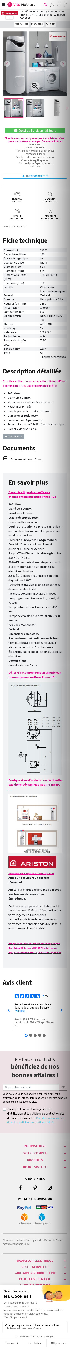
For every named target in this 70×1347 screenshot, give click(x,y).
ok (63, 1087)
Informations (35, 1146)
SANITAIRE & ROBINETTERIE (35, 1273)
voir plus (20, 1010)
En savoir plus (37, 24)
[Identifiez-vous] (52, 4)
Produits (35, 1160)
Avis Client (50, 24)
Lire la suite (35, 166)
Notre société (35, 1167)
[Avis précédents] (8, 1010)
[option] (13, 108)
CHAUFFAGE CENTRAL (35, 1279)
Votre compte (35, 1153)
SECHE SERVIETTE (35, 1267)
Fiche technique (21, 24)
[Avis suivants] (61, 1010)
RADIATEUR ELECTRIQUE (35, 1261)
